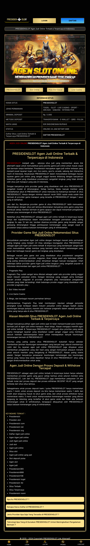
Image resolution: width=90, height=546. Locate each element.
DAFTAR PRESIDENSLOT (54, 135)
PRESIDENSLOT (50, 103)
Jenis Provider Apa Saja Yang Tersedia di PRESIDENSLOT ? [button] (33, 514)
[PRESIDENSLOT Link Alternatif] (17, 19)
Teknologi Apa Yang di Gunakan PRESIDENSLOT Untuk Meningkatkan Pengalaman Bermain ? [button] (44, 523)
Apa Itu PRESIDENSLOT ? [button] (18, 499)
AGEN (12, 143)
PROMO (63, 544)
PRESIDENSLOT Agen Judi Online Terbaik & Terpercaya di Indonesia (44, 29)
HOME (9, 544)
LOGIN (27, 544)
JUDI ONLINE (21, 143)
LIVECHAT (81, 544)
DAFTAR (45, 545)
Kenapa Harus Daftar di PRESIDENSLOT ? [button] (25, 507)
